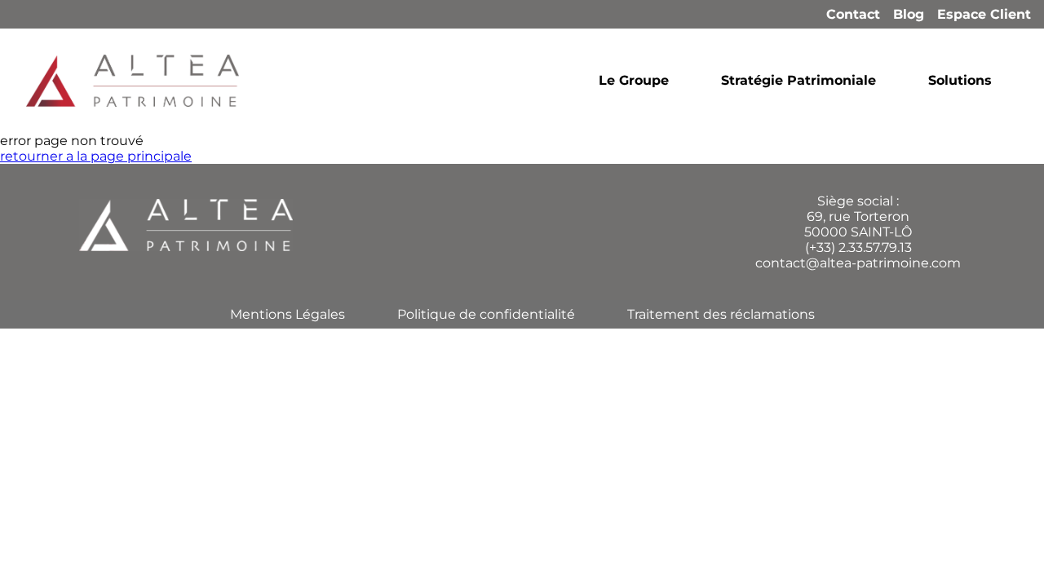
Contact (853, 14)
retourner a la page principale (96, 156)
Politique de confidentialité (486, 314)
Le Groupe (634, 80)
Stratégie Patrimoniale (798, 80)
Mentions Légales (287, 314)
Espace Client (984, 14)
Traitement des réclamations (721, 314)
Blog (908, 14)
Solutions (960, 80)
